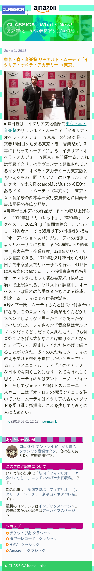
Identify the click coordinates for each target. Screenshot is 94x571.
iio (8, 421)
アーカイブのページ (58, 511)
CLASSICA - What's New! (39, 24)
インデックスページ (55, 506)
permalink (49, 421)
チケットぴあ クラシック (30, 533)
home (32, 566)
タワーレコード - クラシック (33, 539)
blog (43, 566)
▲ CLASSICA (15, 566)
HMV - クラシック (24, 545)
